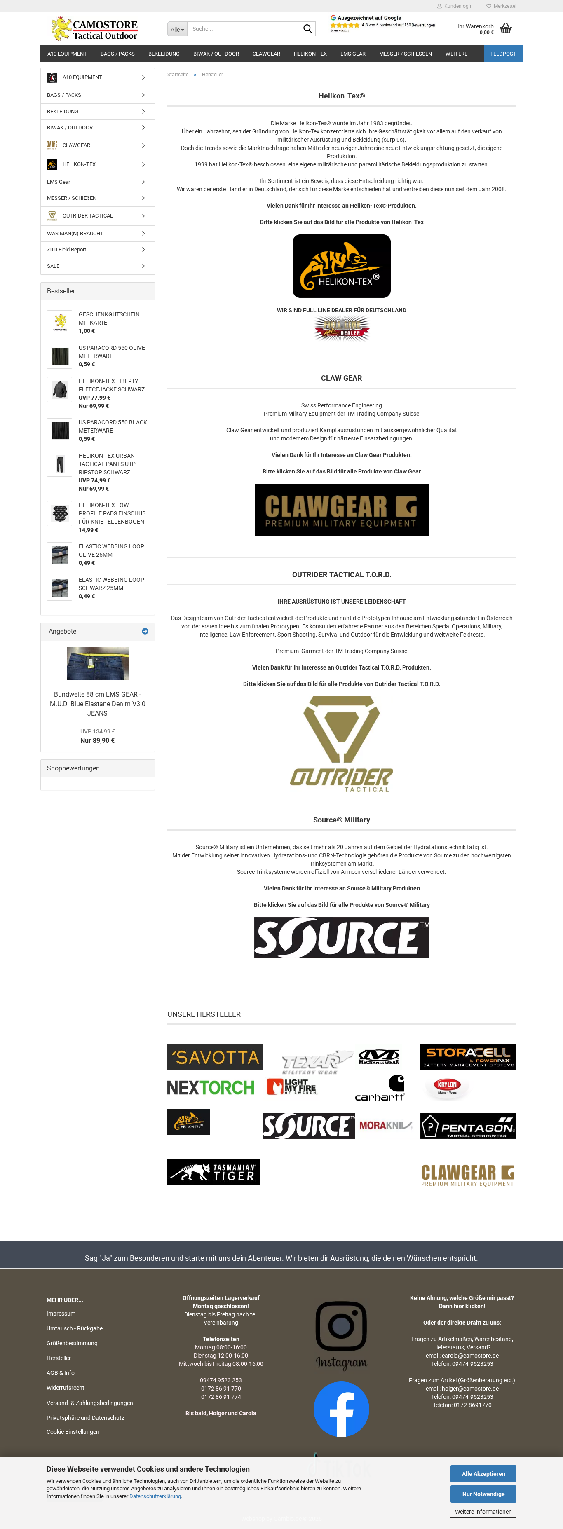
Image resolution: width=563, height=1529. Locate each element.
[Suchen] (308, 29)
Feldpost (503, 54)
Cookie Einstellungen (73, 1431)
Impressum (61, 1313)
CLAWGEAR (266, 54)
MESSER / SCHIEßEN (405, 54)
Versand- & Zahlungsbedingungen (90, 1403)
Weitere (456, 54)
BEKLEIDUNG (164, 54)
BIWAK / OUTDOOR (216, 54)
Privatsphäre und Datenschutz (85, 1417)
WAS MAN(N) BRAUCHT (75, 233)
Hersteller (59, 1358)
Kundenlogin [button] (457, 6)
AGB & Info (61, 1373)
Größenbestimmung (72, 1343)
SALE (53, 266)
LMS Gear (353, 54)
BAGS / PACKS (118, 54)
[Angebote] (145, 632)
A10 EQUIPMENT (67, 54)
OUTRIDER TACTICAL (87, 216)
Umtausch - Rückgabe (75, 1328)
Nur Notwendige (483, 1494)
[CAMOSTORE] (101, 28)
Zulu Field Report (66, 249)
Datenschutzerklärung (155, 1496)
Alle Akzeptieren (483, 1473)
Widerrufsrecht (65, 1387)
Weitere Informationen (483, 1511)
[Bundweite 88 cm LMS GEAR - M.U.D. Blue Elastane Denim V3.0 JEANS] (98, 663)
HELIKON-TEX (310, 54)
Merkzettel (503, 6)
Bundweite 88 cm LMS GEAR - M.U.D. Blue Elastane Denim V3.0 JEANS (97, 704)
